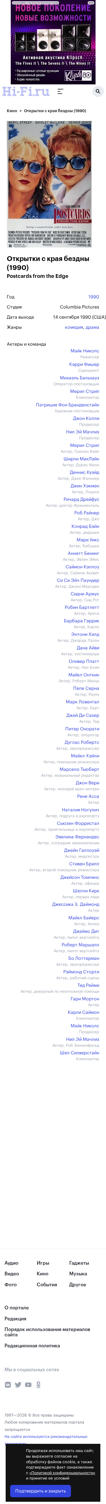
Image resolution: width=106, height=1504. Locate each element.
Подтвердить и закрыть (40, 1491)
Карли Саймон (83, 1012)
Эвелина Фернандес (77, 837)
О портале (17, 1307)
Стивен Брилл (84, 864)
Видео (12, 1273)
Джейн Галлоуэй (81, 850)
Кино (12, 111)
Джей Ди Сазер (82, 715)
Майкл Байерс (83, 918)
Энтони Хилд (85, 634)
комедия (74, 327)
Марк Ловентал (82, 702)
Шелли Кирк (86, 891)
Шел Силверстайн (79, 1053)
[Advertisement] (49, 1107)
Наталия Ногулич (80, 810)
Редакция (15, 1318)
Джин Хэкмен (85, 486)
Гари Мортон (85, 999)
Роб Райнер (86, 513)
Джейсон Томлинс (79, 877)
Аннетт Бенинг (83, 553)
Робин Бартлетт (82, 607)
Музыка (78, 1273)
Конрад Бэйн (85, 526)
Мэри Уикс (88, 540)
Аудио (11, 1263)
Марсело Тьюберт (79, 769)
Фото (11, 1284)
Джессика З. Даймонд (75, 904)
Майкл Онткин (83, 675)
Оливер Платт (84, 661)
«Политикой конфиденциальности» (62, 1473)
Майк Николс (85, 351)
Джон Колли (86, 418)
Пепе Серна (86, 688)
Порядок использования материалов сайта (47, 1332)
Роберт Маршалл (80, 945)
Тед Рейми (88, 985)
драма (92, 327)
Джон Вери (87, 783)
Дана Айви (88, 648)
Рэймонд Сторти (81, 972)
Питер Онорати (82, 729)
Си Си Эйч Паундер (78, 580)
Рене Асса (88, 796)
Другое (77, 1284)
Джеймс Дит (86, 931)
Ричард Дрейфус (81, 499)
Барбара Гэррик (81, 621)
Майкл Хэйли (85, 756)
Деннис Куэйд (84, 472)
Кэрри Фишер (84, 364)
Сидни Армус (85, 594)
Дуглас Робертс (82, 742)
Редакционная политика (32, 1345)
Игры (43, 1263)
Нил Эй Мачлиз (82, 432)
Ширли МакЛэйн (81, 459)
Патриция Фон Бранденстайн (67, 405)
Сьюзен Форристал (78, 823)
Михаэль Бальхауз (79, 378)
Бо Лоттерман (83, 958)
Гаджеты (79, 1263)
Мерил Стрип (84, 391)
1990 (93, 297)
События (47, 1284)
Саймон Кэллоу (82, 567)
